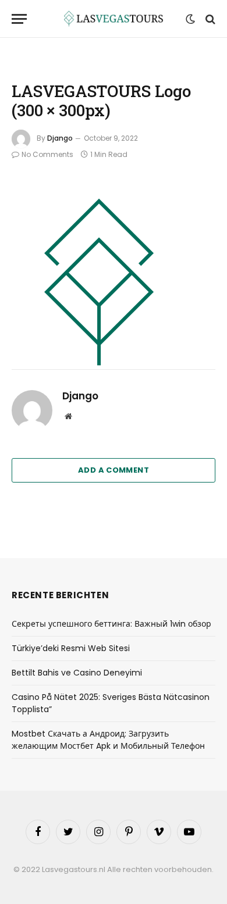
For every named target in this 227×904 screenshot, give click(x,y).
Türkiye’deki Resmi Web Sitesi (71, 648)
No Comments (47, 154)
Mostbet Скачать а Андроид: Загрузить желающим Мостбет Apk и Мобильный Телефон (108, 740)
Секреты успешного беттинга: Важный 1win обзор (111, 624)
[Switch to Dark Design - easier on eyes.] (190, 19)
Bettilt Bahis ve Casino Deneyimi (77, 672)
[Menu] (19, 19)
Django (60, 138)
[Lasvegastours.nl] (113, 19)
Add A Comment (113, 470)
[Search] (209, 19)
